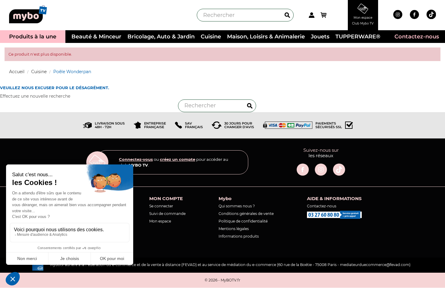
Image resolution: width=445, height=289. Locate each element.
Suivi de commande (167, 213)
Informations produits (239, 236)
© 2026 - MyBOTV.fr (222, 280)
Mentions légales (234, 228)
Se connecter (161, 206)
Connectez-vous (136, 159)
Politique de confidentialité (243, 221)
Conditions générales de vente (246, 213)
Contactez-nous (321, 206)
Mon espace (160, 221)
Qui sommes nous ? (237, 206)
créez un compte (177, 159)
